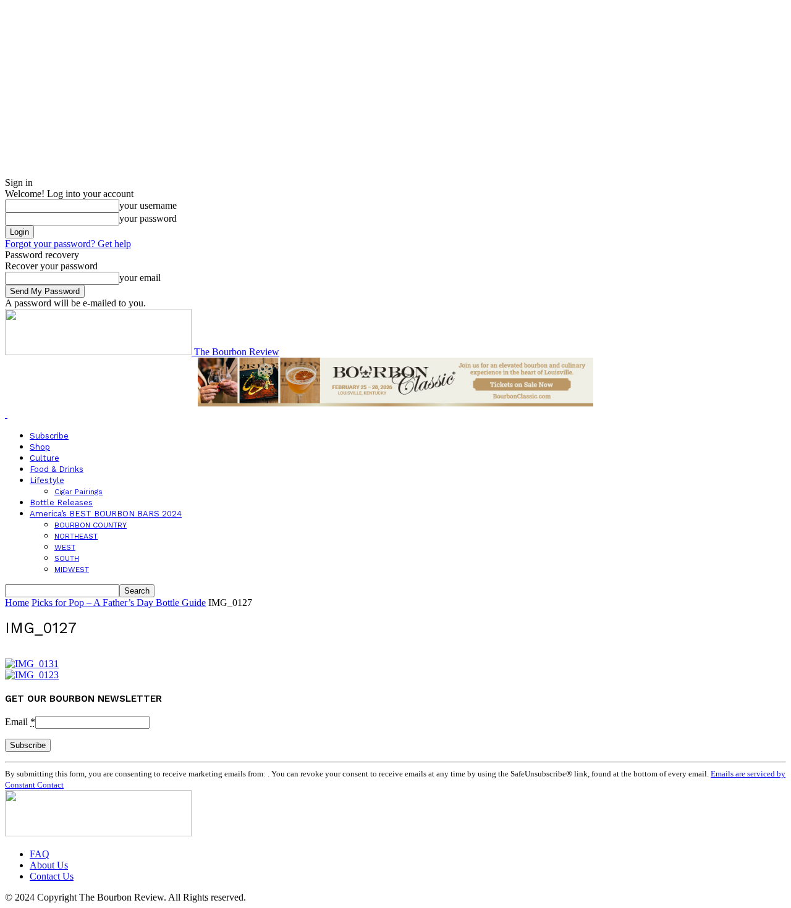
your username (148, 205)
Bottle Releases (61, 502)
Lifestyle (47, 480)
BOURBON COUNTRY (90, 525)
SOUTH (66, 558)
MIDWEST (71, 569)
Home (17, 602)
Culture (44, 458)
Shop (40, 447)
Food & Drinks (56, 469)
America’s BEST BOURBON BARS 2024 (106, 513)
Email (20, 722)
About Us (49, 865)
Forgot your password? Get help (68, 243)
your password (148, 218)
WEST (64, 547)
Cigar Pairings (78, 491)
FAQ (39, 854)
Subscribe (49, 435)
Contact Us (52, 876)
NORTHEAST (76, 536)
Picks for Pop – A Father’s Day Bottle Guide (119, 602)
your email (140, 277)
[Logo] (6, 414)
